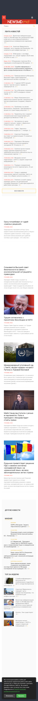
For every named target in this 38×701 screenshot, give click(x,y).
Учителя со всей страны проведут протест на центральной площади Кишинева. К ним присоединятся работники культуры (19, 182)
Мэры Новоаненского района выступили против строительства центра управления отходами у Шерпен (18, 100)
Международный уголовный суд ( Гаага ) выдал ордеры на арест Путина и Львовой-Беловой (19, 367)
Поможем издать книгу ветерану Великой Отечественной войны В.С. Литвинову (18, 534)
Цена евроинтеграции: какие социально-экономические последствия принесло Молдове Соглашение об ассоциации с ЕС (17, 566)
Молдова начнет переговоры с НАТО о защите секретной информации (18, 159)
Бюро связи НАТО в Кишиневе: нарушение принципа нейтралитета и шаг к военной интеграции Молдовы (18, 555)
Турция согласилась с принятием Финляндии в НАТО (18, 318)
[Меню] (4, 17)
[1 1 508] (19, 450)
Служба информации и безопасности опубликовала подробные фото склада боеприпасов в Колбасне (19, 68)
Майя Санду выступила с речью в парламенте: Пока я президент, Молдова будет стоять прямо (18, 416)
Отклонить (9, 696)
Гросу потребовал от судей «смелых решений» (16, 223)
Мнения (8, 518)
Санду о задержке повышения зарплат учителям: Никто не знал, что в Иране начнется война (18, 174)
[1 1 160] (19, 254)
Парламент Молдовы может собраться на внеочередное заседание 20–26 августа (16, 143)
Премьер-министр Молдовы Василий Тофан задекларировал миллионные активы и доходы (19, 77)
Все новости (19, 191)
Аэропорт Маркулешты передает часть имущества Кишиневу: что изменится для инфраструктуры (18, 48)
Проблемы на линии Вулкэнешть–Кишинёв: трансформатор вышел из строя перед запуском (17, 108)
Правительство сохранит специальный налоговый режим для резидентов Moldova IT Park (18, 115)
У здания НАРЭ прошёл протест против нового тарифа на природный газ (17, 84)
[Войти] (32, 17)
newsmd (13, 522)
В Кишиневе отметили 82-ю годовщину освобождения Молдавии (18, 62)
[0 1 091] (19, 209)
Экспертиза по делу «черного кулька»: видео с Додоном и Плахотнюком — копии (17, 123)
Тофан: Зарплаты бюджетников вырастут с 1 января (17, 129)
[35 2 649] (19, 400)
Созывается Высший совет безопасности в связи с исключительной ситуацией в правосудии (17, 270)
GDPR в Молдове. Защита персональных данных (20, 525)
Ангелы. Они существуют (24, 613)
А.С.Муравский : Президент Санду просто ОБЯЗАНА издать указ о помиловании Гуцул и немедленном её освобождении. (19, 544)
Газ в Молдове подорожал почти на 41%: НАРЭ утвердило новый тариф (18, 92)
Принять (21, 696)
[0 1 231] (19, 305)
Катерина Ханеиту (16, 550)
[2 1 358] (19, 352)
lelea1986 (14, 530)
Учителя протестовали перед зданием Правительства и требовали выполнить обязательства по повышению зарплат (18, 151)
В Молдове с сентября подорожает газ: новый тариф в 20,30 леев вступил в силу (19, 55)
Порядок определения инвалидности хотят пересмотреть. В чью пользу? (18, 167)
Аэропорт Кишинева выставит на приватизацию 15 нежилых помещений (18, 136)
